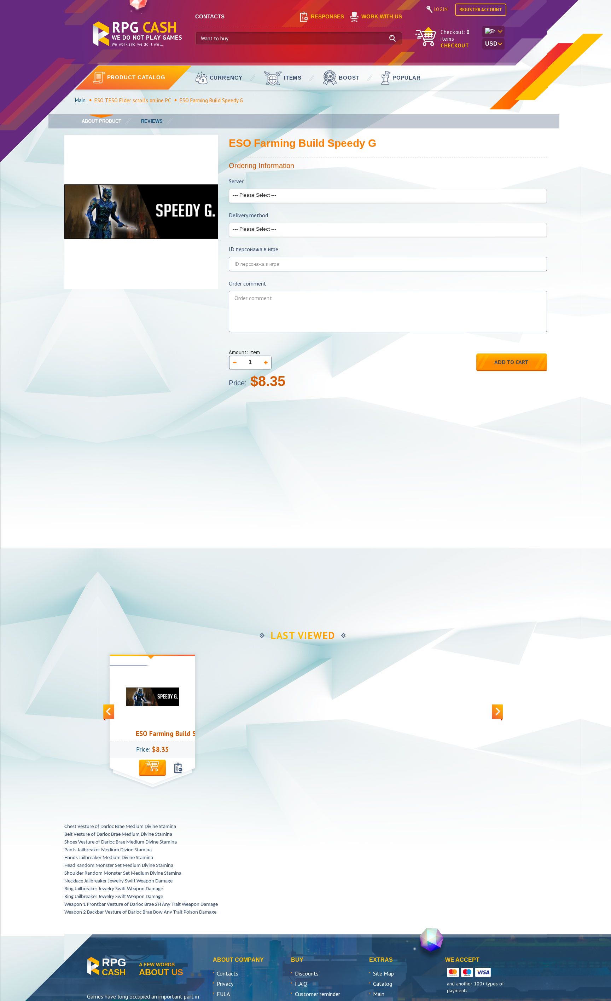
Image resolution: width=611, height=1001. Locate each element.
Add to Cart (511, 362)
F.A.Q (301, 983)
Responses (327, 16)
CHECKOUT (455, 45)
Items (293, 78)
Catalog (382, 983)
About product (101, 121)
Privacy (225, 983)
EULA (223, 993)
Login (441, 9)
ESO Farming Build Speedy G (161, 733)
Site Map (383, 973)
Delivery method (248, 215)
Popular (406, 78)
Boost (349, 78)
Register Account (480, 10)
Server (236, 181)
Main (80, 100)
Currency (226, 78)
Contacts (227, 973)
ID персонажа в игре (253, 249)
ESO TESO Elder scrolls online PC (132, 100)
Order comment (247, 283)
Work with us (381, 16)
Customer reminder (317, 993)
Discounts (307, 973)
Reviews (152, 121)
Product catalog (136, 77)
